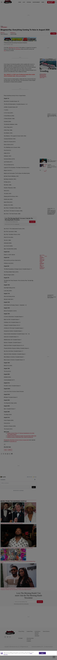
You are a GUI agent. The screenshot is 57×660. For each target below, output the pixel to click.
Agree (42, 653)
